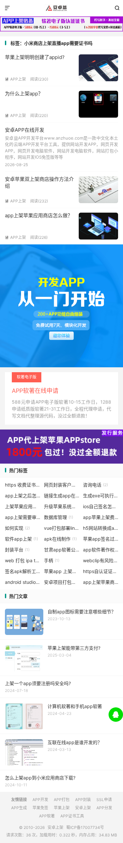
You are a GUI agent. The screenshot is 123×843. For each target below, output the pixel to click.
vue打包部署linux (61, 528)
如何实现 (17, 528)
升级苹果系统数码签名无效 (61, 506)
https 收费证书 (22, 485)
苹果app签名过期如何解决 (100, 539)
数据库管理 (58, 517)
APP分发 (104, 807)
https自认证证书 (100, 571)
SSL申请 (104, 799)
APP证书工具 (72, 816)
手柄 (51, 560)
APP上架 (15, 79)
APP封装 (83, 799)
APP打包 (62, 799)
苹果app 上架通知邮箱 (61, 571)
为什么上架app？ (24, 93)
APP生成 (19, 807)
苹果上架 (62, 807)
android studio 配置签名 (22, 582)
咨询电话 (95, 485)
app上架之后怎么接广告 (22, 495)
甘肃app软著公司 (61, 549)
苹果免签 (40, 807)
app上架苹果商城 (100, 582)
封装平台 (17, 549)
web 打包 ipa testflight (22, 560)
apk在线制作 (60, 539)
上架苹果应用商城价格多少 (22, 506)
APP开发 (40, 799)
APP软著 (47, 816)
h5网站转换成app (100, 528)
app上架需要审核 (22, 517)
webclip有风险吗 (100, 560)
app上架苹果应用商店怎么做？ (38, 215)
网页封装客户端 (61, 485)
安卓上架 (61, 8)
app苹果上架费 (100, 517)
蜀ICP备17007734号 (85, 827)
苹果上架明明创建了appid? (35, 57)
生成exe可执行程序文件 (100, 495)
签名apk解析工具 (22, 571)
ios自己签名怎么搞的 (100, 506)
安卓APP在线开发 (24, 130)
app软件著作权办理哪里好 (100, 549)
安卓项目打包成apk (61, 582)
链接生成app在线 (61, 495)
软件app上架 (21, 539)
